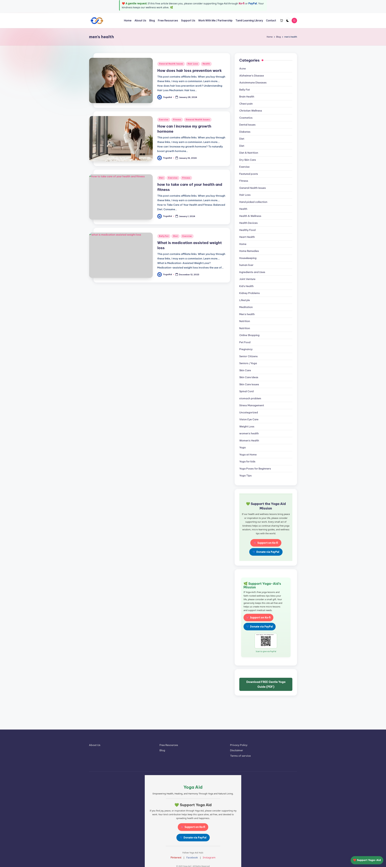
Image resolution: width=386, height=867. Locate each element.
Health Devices (248, 223)
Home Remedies (249, 251)
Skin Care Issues (249, 384)
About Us (94, 745)
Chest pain (246, 103)
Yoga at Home (248, 454)
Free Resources (169, 745)
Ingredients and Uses (252, 272)
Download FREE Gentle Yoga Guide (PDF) (265, 684)
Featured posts (248, 174)
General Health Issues (171, 64)
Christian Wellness (250, 110)
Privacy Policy (238, 745)
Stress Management (251, 405)
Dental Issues (247, 124)
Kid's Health (246, 286)
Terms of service (240, 755)
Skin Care (245, 370)
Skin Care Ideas (248, 377)
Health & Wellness (250, 216)
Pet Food (244, 342)
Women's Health (249, 440)
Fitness (177, 119)
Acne (242, 68)
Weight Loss (246, 426)
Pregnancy (246, 349)
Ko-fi (242, 3)
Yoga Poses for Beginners (255, 468)
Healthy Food (247, 230)
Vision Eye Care (248, 419)
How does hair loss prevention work (189, 70)
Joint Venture (247, 279)
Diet (161, 178)
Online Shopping (249, 335)
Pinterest (176, 857)
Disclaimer (236, 750)
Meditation (246, 307)
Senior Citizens (248, 356)
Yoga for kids (247, 461)
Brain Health (246, 96)
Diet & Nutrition (248, 152)
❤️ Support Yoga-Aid (367, 860)
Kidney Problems (249, 293)
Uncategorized (248, 412)
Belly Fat (164, 236)
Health (206, 64)
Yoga (242, 447)
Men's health (247, 314)
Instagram (209, 857)
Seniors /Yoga (248, 363)
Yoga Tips (245, 475)
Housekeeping (247, 258)
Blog (162, 750)
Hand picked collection (253, 202)
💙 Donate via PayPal (266, 552)
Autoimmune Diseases (253, 82)
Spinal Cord (246, 391)
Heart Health (247, 237)
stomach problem (250, 398)
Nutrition (244, 321)
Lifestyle (244, 300)
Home (242, 244)
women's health (249, 433)
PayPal (252, 3)
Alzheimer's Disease (251, 75)
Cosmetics (246, 117)
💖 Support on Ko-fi (266, 542)
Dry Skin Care (247, 159)
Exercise (163, 119)
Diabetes (244, 131)
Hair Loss (193, 64)
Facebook (192, 857)
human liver (246, 265)
